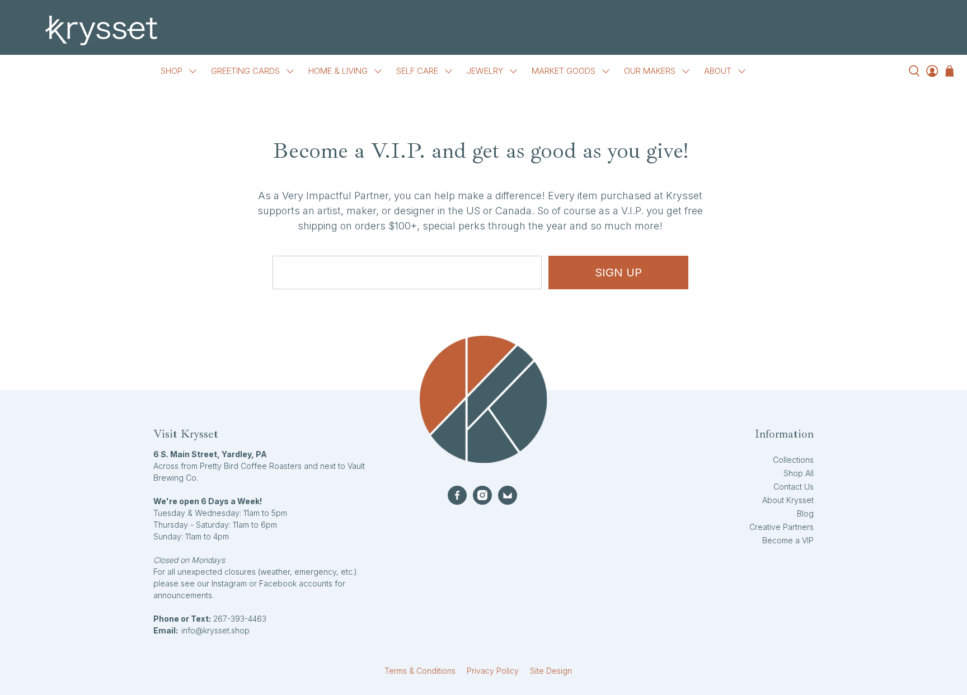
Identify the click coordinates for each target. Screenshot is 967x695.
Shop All (798, 473)
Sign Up (618, 272)
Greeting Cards (245, 70)
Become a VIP (788, 540)
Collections (793, 459)
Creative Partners (781, 527)
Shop (171, 70)
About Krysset (788, 500)
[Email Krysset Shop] (507, 495)
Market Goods (563, 70)
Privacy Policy (493, 670)
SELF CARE (417, 70)
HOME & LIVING (338, 70)
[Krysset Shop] (483, 30)
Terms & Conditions (420, 670)
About (717, 70)
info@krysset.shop (215, 630)
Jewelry (485, 70)
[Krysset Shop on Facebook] (457, 495)
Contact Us (793, 486)
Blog (805, 513)
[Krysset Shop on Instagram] (482, 495)
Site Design (551, 670)
